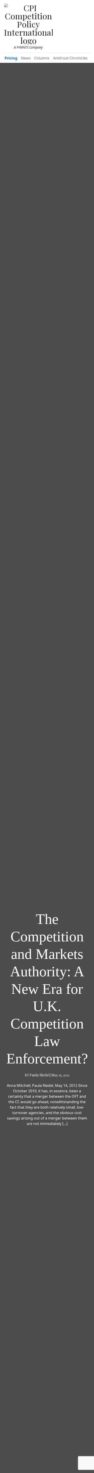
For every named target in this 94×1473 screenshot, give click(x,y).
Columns (42, 58)
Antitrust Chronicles (70, 58)
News (26, 58)
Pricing (11, 58)
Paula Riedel (39, 1075)
